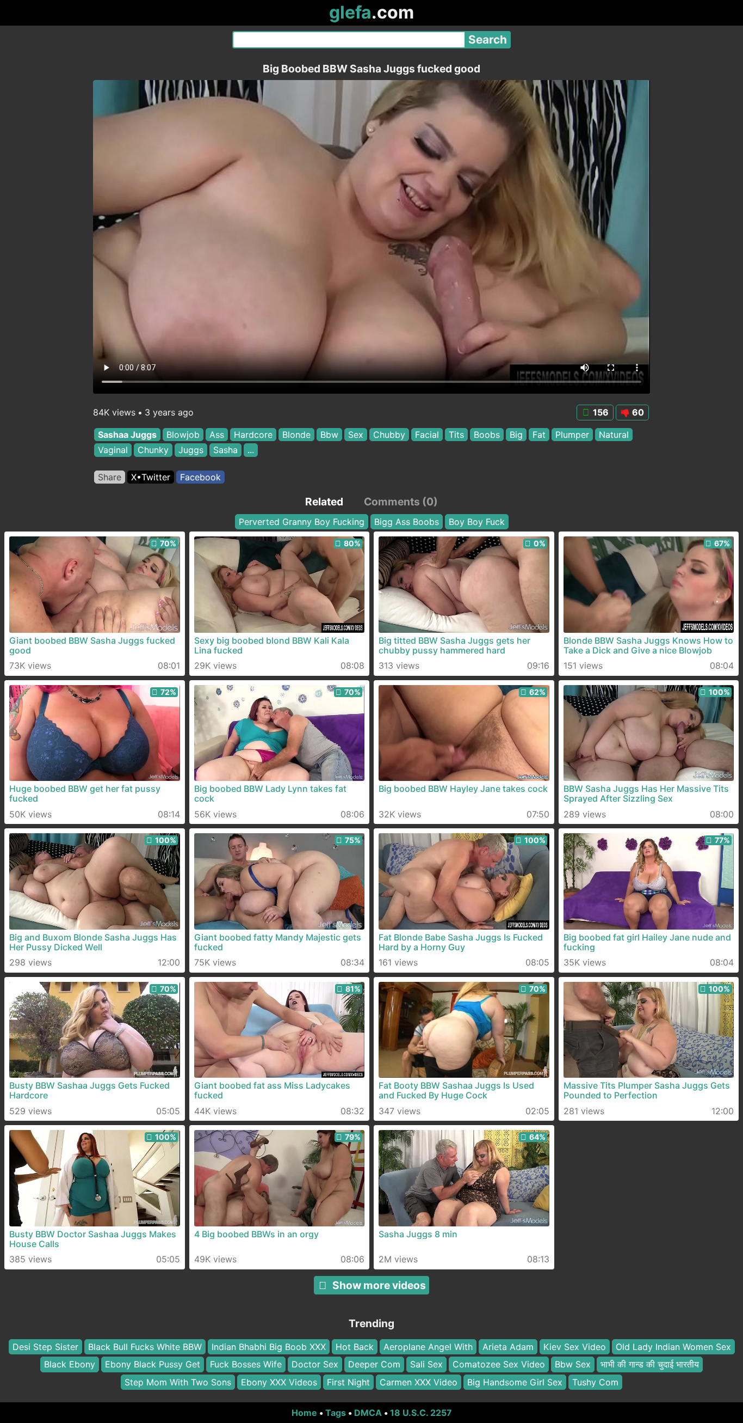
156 (601, 412)
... (250, 450)
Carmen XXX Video (418, 1382)
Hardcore (253, 434)
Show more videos (379, 1285)
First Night (348, 1382)
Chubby (389, 434)
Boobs (487, 434)
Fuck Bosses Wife (246, 1364)
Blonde (296, 434)
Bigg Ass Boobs (406, 521)
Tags (335, 1413)
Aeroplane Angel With (428, 1346)
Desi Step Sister (45, 1346)
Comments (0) (401, 501)
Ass (216, 434)
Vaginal (113, 450)
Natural (614, 434)
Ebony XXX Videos (279, 1382)
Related (324, 501)
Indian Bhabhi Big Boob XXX (269, 1346)
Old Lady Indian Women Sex (673, 1346)
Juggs (190, 450)
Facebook (200, 477)
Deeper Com (374, 1364)
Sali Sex (426, 1364)
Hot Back (355, 1346)
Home (304, 1413)
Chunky (153, 450)
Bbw (329, 434)
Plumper (572, 434)
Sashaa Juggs (127, 434)
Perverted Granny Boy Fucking (301, 521)
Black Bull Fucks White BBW (145, 1346)
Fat (539, 434)
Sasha (225, 450)
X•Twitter (150, 477)
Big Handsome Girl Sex (514, 1382)
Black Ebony (69, 1364)
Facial (427, 434)
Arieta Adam (508, 1346)
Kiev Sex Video (574, 1346)
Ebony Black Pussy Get (152, 1364)
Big (516, 434)
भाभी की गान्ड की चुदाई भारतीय (649, 1364)
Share (109, 477)
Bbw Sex (573, 1364)
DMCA (368, 1413)
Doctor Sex (315, 1364)
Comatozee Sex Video (499, 1364)
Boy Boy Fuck (477, 521)
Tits (456, 434)
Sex (355, 434)
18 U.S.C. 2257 (421, 1413)
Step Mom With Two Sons (178, 1382)
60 (638, 412)
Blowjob (183, 434)
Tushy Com (595, 1382)
